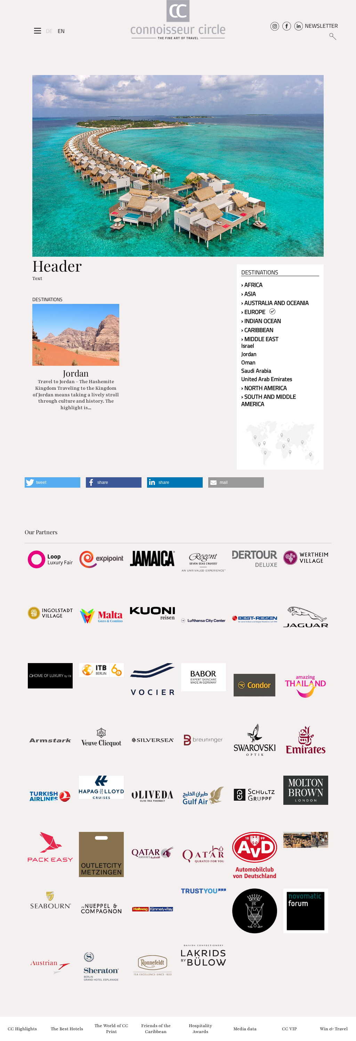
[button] (52, 482)
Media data (245, 1028)
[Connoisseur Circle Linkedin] (298, 26)
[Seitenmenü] (37, 31)
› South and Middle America (268, 400)
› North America (264, 388)
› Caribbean (257, 329)
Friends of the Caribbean (156, 1028)
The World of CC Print (111, 1028)
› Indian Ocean (261, 320)
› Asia (248, 293)
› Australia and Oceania (275, 302)
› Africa (251, 284)
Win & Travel (334, 1028)
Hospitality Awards (200, 1028)
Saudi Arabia (256, 370)
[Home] (178, 22)
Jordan (249, 354)
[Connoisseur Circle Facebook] (286, 26)
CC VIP (289, 1028)
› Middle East (259, 339)
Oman (248, 362)
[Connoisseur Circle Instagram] (274, 26)
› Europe (255, 311)
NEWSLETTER (321, 26)
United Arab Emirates (266, 379)
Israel (247, 345)
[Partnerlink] (50, 559)
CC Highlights (22, 1028)
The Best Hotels (67, 1028)
